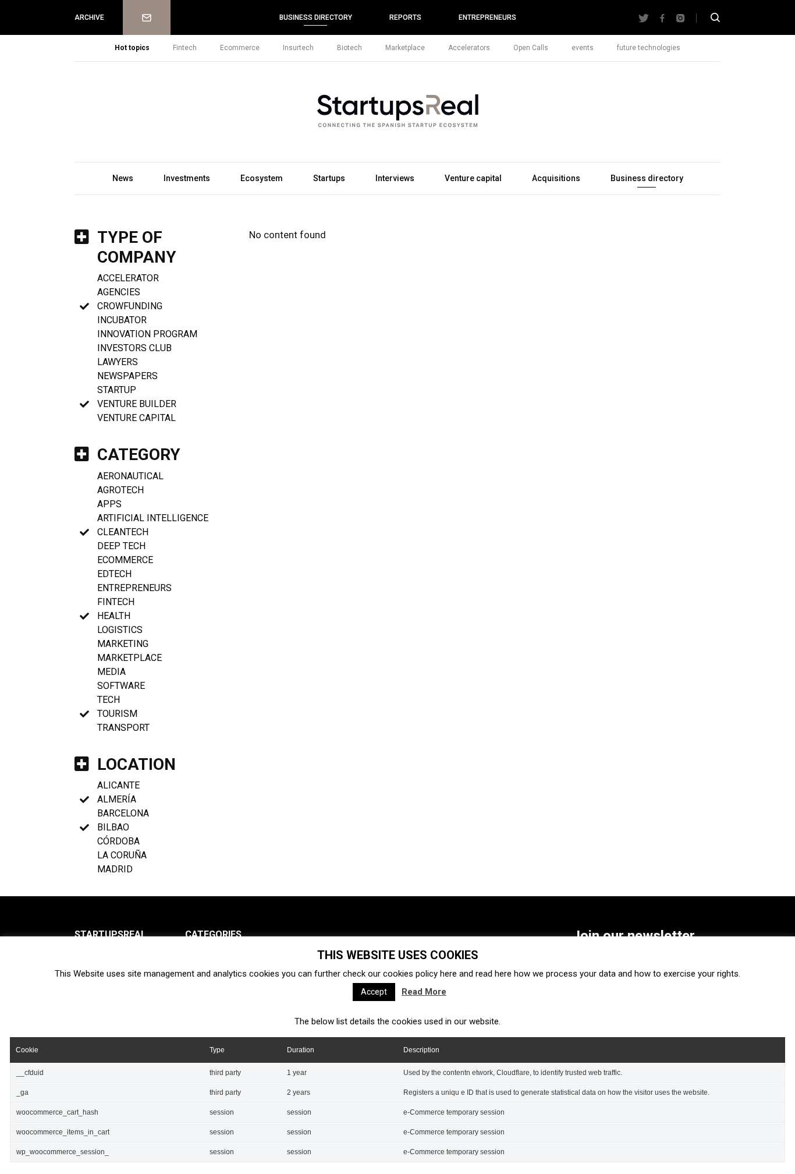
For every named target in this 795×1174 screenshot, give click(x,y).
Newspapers (127, 375)
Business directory (315, 17)
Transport (123, 727)
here (448, 973)
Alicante (118, 785)
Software (121, 685)
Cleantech (122, 532)
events (583, 48)
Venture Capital (136, 417)
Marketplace (405, 48)
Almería (116, 799)
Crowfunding (129, 306)
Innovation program (147, 334)
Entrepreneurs (487, 17)
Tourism (117, 713)
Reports (405, 17)
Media (111, 671)
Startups (329, 178)
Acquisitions (556, 178)
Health (113, 615)
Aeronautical (130, 476)
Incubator (122, 320)
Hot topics (132, 48)
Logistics (120, 629)
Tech (108, 699)
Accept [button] (374, 991)
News (122, 178)
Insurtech (298, 48)
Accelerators (469, 48)
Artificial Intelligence (152, 518)
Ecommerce (240, 48)
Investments (187, 178)
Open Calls (530, 48)
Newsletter (147, 17)
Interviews (394, 178)
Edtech (114, 573)
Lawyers (117, 361)
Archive (89, 17)
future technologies (648, 48)
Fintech (185, 48)
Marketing (122, 643)
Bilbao (113, 827)
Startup (116, 389)
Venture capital (473, 178)
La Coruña (122, 855)
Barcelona (123, 813)
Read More (424, 991)
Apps (109, 504)
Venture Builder (136, 403)
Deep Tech (121, 545)
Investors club (134, 347)
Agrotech (120, 490)
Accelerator (128, 278)
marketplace (129, 657)
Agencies (118, 292)
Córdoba (118, 841)
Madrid (115, 869)
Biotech (349, 48)
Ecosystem (261, 178)
